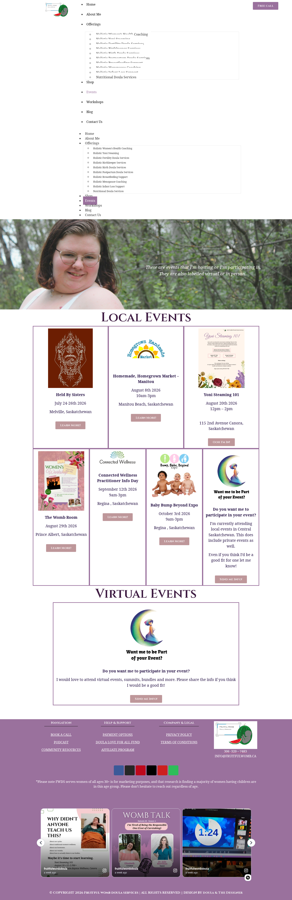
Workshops (94, 102)
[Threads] (152, 770)
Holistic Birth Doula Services (109, 167)
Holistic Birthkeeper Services (109, 162)
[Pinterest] (141, 770)
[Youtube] (162, 770)
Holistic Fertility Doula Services (111, 158)
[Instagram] (130, 770)
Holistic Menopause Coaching (110, 181)
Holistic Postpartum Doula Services (113, 172)
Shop (90, 82)
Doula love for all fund (118, 742)
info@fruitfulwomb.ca (235, 756)
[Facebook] (119, 770)
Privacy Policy (179, 734)
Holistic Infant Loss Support (109, 186)
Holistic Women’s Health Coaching (112, 148)
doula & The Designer (223, 892)
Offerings (93, 24)
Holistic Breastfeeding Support (110, 177)
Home (89, 133)
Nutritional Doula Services (116, 77)
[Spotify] (173, 770)
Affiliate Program (117, 750)
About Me (93, 14)
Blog (89, 112)
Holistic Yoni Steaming (106, 153)
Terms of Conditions (179, 742)
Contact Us (94, 122)
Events (91, 92)
